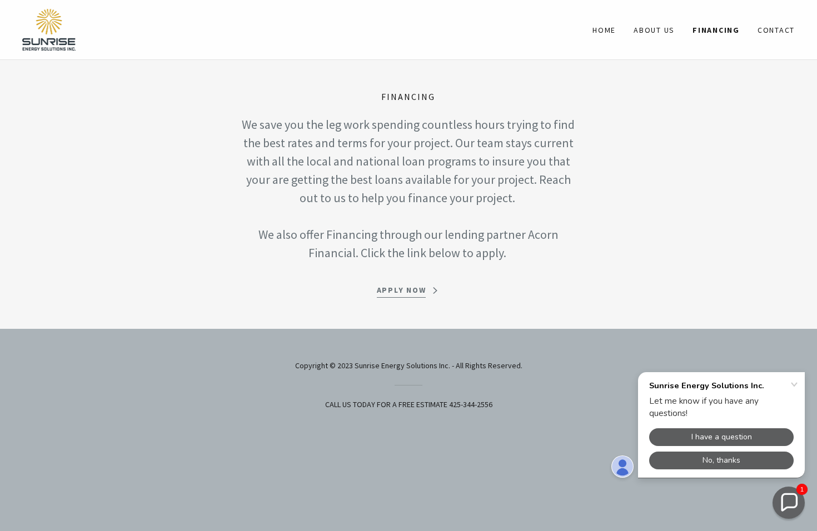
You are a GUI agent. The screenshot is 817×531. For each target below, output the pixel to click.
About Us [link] (654, 30)
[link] (49, 28)
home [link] (604, 30)
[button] (789, 503)
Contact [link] (776, 30)
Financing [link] (716, 30)
